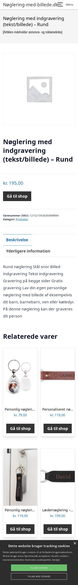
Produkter (22, 219)
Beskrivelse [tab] (17, 239)
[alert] (39, 562)
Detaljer (56, 559)
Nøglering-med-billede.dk (30, 5)
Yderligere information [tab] (28, 251)
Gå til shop (17, 196)
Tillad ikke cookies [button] (39, 576)
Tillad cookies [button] (39, 567)
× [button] (74, 543)
